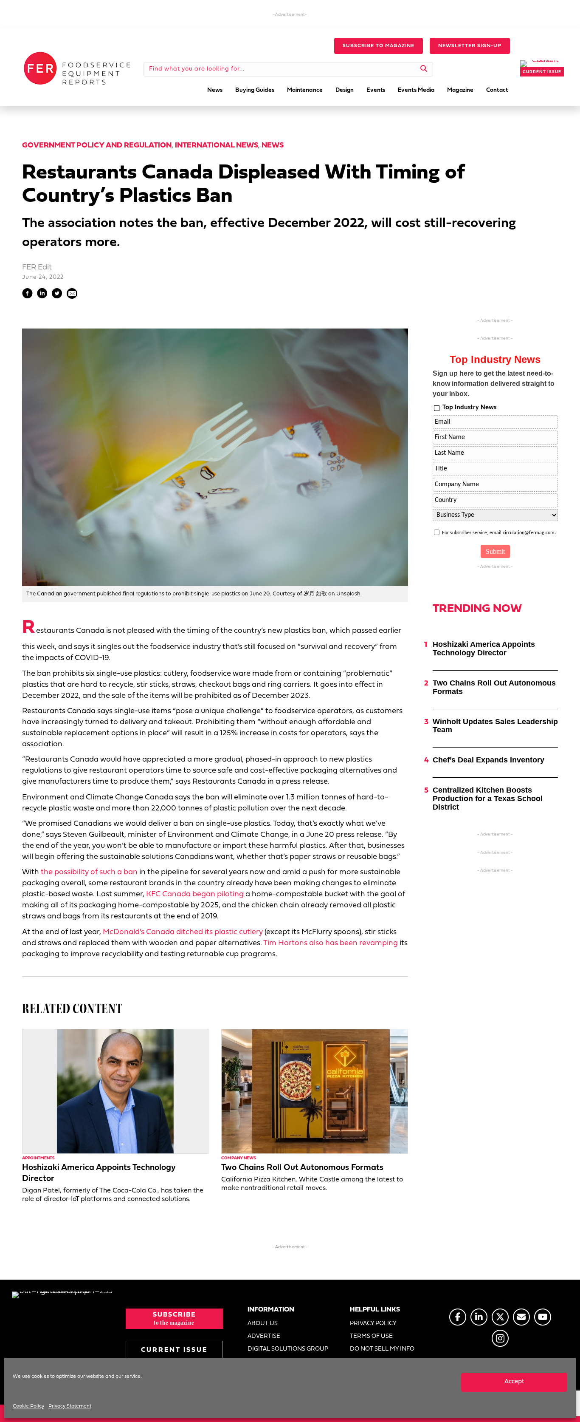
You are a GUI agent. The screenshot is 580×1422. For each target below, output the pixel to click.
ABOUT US (263, 1323)
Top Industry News (469, 407)
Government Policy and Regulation (97, 146)
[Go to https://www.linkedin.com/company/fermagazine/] (478, 1317)
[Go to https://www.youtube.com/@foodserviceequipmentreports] (542, 1317)
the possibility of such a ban (89, 872)
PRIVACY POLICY (373, 1323)
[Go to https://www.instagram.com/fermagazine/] (500, 1338)
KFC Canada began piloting (195, 894)
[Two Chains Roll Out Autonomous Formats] (314, 1091)
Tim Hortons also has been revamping (330, 943)
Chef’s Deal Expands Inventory (488, 760)
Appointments (38, 1158)
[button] (378, 46)
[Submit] (424, 69)
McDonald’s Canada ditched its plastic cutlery (183, 932)
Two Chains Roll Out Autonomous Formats (302, 1168)
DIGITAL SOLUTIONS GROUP (288, 1349)
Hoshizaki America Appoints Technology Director (484, 648)
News (273, 146)
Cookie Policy (28, 1406)
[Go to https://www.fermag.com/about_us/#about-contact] (521, 1317)
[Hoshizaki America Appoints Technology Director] (115, 1091)
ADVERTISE (264, 1336)
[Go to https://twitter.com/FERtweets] (500, 1317)
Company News (238, 1158)
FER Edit (37, 267)
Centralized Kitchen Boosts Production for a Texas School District (488, 798)
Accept (514, 1382)
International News (216, 146)
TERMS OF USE (371, 1336)
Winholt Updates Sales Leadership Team (495, 725)
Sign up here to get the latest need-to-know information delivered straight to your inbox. (494, 383)
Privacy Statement (69, 1406)
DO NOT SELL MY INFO (382, 1349)
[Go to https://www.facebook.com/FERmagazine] (457, 1317)
